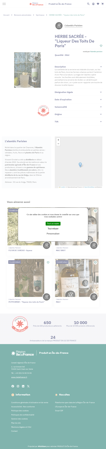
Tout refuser (53, 229)
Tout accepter (53, 223)
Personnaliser (53, 234)
